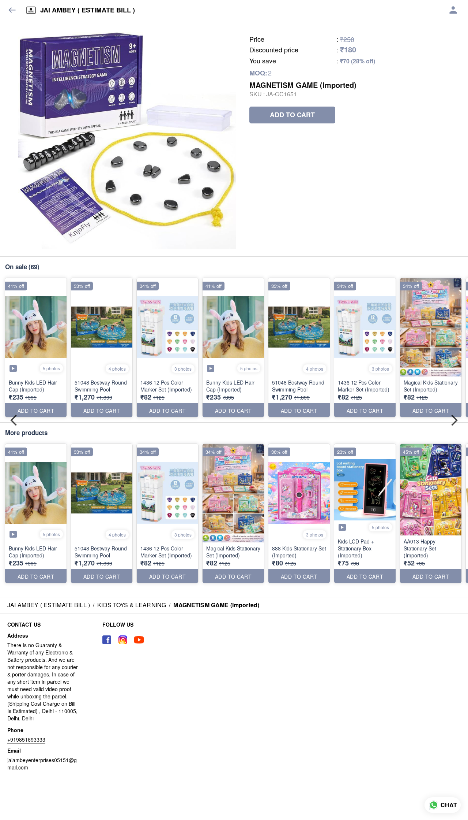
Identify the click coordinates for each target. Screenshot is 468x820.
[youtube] (139, 640)
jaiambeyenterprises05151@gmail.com (42, 763)
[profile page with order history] (453, 10)
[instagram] (123, 640)
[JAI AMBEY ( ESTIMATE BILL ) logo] (31, 10)
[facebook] (107, 640)
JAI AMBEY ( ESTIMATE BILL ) (87, 10)
